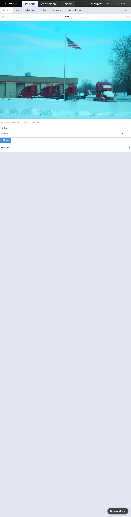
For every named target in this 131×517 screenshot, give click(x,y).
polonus (35, 122)
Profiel (43, 10)
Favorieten (57, 10)
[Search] (126, 10)
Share (6, 140)
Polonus (30, 4)
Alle (17, 10)
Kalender (29, 10)
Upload (67, 4)
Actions (5, 128)
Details (5, 133)
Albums (6, 10)
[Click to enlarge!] (65, 70)
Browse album (118, 511)
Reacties (5, 147)
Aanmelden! (48, 4)
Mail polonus (74, 10)
